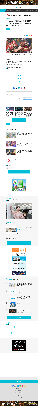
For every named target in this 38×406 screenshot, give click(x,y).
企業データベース (10, 10)
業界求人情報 (18, 10)
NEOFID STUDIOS (9, 335)
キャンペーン (8, 18)
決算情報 (32, 10)
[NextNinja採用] (19, 345)
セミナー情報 (25, 10)
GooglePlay (19, 78)
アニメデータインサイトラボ (19, 326)
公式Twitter (19, 72)
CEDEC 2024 (17, 328)
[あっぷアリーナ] (19, 185)
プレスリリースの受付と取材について (19, 392)
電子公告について (19, 393)
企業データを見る (19, 171)
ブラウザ (19, 81)
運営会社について (19, 388)
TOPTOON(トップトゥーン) (10, 328)
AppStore (19, 75)
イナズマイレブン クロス (10, 326)
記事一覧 (2, 10)
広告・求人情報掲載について (19, 390)
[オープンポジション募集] (19, 15)
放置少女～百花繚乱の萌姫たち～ (10, 30)
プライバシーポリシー (19, 397)
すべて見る (19, 119)
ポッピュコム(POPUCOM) (24, 328)
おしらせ (19, 395)
